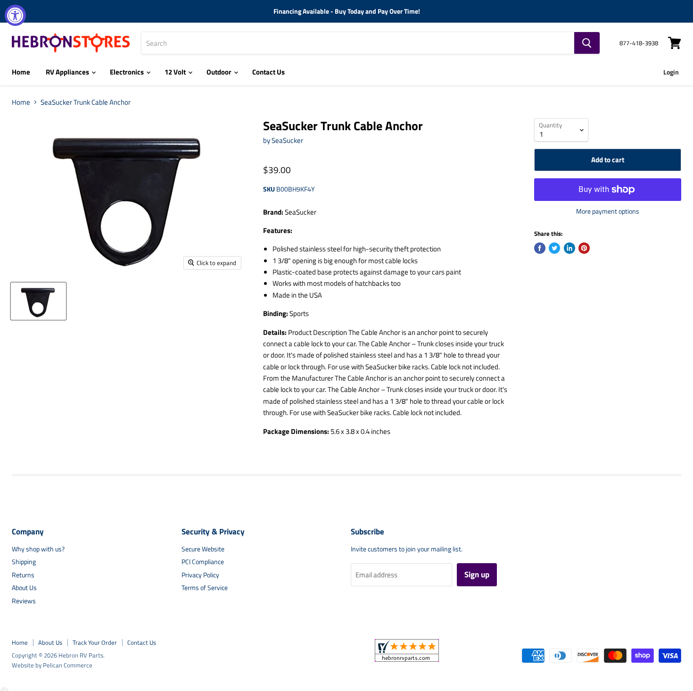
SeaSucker (287, 140)
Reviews (24, 601)
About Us (24, 587)
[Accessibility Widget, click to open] (15, 15)
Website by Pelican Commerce (52, 665)
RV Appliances (68, 72)
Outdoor (219, 72)
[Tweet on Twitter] (554, 248)
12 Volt (176, 72)
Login (671, 72)
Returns (23, 575)
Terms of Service (205, 587)
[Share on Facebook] (539, 248)
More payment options (607, 211)
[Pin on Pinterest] (584, 248)
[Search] (587, 43)
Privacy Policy (200, 575)
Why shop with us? (38, 549)
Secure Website (203, 549)
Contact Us (268, 72)
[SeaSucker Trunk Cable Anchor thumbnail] (38, 301)
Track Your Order (95, 642)
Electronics (127, 72)
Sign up (476, 574)
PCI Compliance (203, 561)
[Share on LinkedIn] (569, 248)
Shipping (24, 561)
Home (21, 72)
